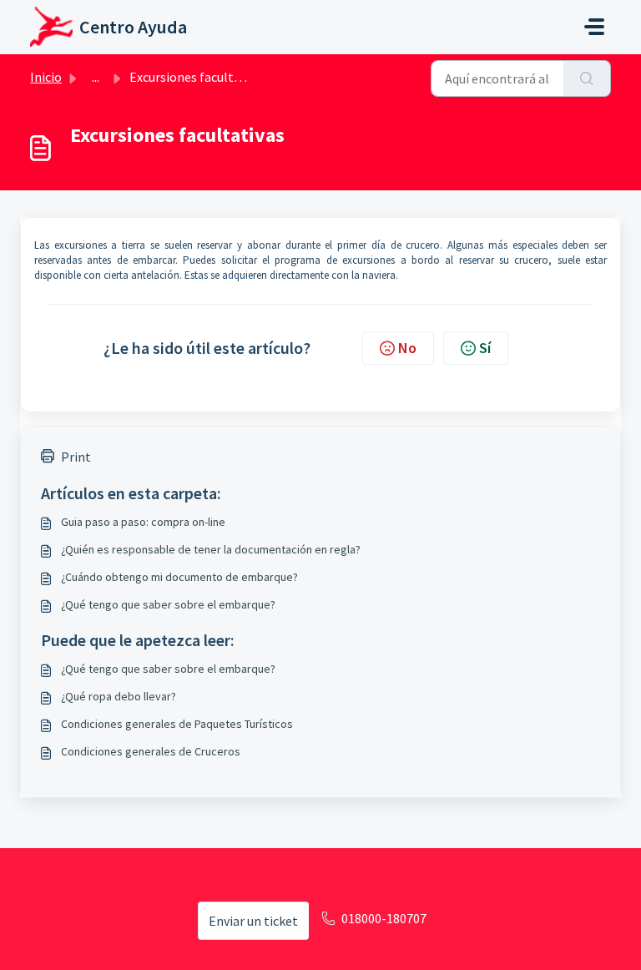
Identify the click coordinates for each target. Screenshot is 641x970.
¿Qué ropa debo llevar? (118, 696)
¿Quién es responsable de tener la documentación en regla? (211, 549)
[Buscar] (587, 78)
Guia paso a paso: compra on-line (143, 521)
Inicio (46, 76)
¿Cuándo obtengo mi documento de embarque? (179, 576)
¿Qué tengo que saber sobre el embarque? (168, 604)
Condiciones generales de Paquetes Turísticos (177, 723)
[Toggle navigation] (594, 27)
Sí (485, 347)
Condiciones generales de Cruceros (150, 751)
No (407, 347)
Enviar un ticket (253, 920)
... (95, 76)
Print (76, 456)
